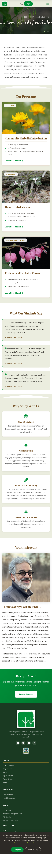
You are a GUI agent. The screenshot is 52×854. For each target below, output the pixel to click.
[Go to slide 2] (44, 31)
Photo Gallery (8, 779)
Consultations (8, 795)
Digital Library (8, 775)
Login (28, 3)
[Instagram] (34, 743)
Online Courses (8, 765)
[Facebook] (18, 743)
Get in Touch (7, 810)
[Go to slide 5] (48, 31)
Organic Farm (8, 769)
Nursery (6, 772)
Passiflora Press (9, 798)
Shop (5, 782)
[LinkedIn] (23, 743)
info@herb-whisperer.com (12, 813)
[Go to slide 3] (45, 31)
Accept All (17, 849)
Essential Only (33, 849)
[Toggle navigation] (47, 3)
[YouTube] (29, 743)
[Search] (22, 4)
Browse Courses (26, 694)
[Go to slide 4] (47, 31)
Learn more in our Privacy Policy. (26, 843)
